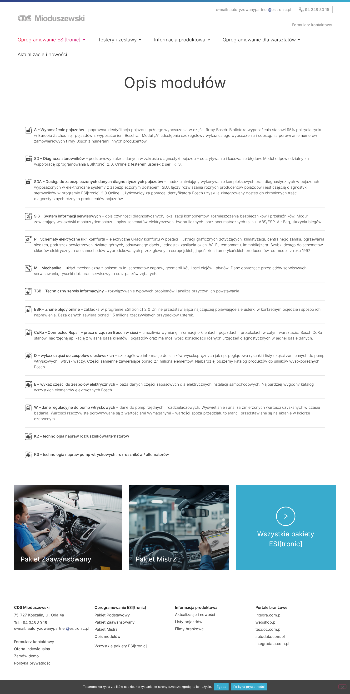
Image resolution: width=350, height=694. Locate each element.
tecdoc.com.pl (268, 629)
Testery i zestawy (117, 40)
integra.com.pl (268, 615)
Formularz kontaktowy (312, 24)
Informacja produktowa (179, 40)
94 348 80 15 (317, 9)
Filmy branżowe (189, 628)
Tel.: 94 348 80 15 (30, 622)
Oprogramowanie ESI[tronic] (49, 40)
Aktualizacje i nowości (42, 54)
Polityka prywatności (32, 663)
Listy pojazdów (188, 621)
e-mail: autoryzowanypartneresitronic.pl (253, 9)
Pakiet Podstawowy (112, 615)
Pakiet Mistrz (106, 629)
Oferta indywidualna (32, 648)
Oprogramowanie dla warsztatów (259, 40)
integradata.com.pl (272, 643)
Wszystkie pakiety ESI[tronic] (121, 646)
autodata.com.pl (270, 636)
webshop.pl (265, 622)
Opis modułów (107, 636)
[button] (51, 39)
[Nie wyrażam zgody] (342, 686)
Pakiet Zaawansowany (115, 622)
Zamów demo (26, 656)
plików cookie (124, 687)
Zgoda (221, 687)
